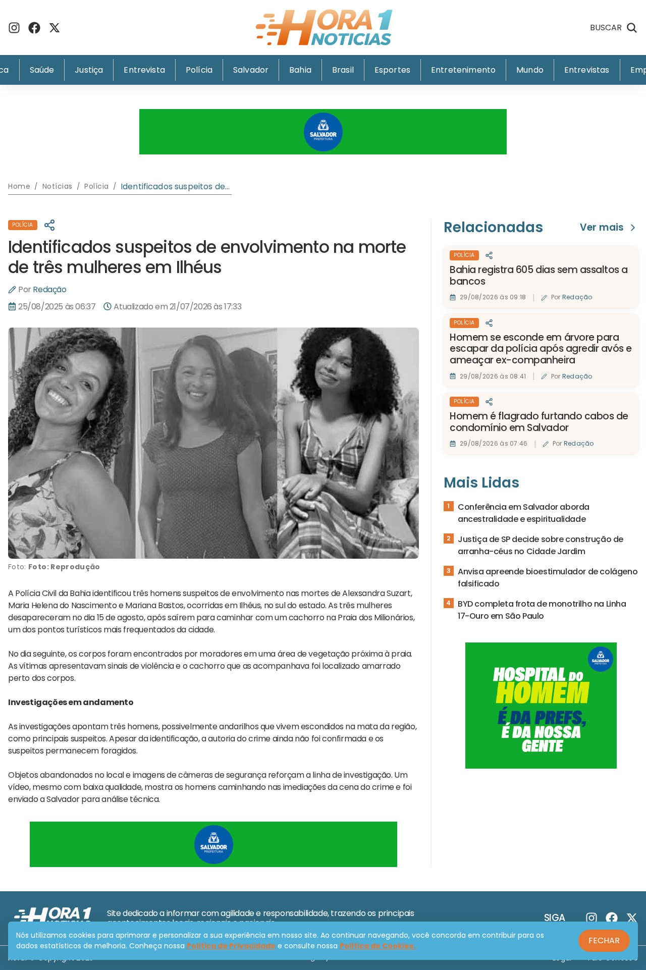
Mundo (530, 70)
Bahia (300, 70)
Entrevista (144, 70)
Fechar (604, 940)
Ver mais (602, 228)
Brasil (343, 70)
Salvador (250, 70)
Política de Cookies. (377, 946)
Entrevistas (587, 70)
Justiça (89, 70)
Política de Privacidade (231, 946)
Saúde (42, 70)
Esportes (392, 70)
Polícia (199, 70)
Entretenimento (463, 70)
